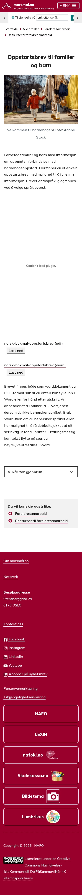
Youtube (15, 665)
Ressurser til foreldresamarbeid (41, 520)
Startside (11, 29)
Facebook (16, 639)
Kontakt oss (13, 624)
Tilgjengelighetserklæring (24, 697)
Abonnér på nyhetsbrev (27, 674)
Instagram (16, 647)
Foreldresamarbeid (31, 513)
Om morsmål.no (16, 560)
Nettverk (10, 576)
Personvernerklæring (20, 688)
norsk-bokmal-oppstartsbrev (29, 343)
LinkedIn (15, 656)
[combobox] (52, 17)
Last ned (16, 350)
